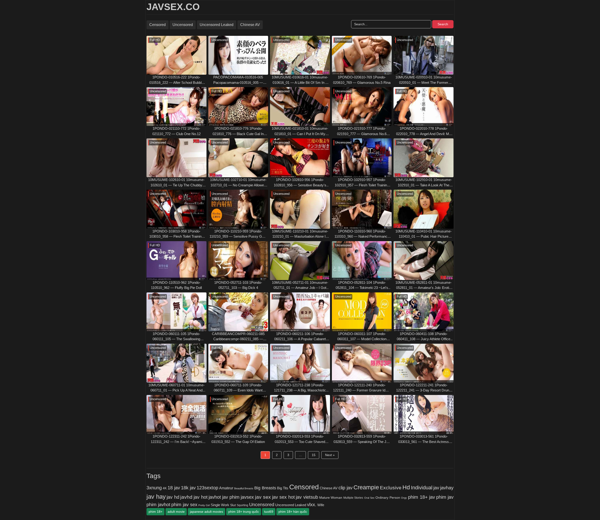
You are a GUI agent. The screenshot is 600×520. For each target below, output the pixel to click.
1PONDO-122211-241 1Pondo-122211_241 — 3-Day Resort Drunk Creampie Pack (423, 388)
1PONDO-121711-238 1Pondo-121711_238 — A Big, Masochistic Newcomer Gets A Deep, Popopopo (300, 388)
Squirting (242, 505)
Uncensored (182, 25)
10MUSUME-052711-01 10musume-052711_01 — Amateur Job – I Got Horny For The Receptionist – (300, 285)
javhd (186, 497)
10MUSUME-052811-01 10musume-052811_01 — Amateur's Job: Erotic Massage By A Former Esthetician (423, 285)
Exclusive (390, 487)
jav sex (263, 497)
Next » (330, 455)
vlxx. (311, 504)
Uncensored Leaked (216, 25)
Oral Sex (369, 497)
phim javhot (158, 504)
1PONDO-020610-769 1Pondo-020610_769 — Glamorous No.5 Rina (361, 80)
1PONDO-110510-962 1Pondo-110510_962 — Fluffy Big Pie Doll (176, 285)
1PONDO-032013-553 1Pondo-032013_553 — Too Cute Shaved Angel (300, 439)
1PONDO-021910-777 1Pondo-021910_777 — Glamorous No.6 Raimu (361, 131)
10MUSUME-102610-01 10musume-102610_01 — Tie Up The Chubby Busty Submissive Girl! (176, 183)
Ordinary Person (387, 497)
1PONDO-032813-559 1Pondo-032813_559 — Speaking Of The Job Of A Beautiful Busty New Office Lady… (362, 439)
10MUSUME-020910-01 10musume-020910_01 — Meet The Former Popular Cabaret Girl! (423, 80)
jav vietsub (307, 497)
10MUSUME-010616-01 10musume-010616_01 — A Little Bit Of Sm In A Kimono (300, 80)
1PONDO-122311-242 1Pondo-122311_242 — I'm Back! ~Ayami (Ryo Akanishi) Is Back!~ (176, 439)
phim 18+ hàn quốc (292, 511)
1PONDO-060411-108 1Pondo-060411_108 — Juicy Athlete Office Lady (423, 337)
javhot (215, 497)
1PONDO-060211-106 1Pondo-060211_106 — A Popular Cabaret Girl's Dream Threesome (300, 337)
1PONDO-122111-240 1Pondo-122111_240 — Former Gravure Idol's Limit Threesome (361, 388)
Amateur (226, 488)
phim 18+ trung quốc (243, 511)
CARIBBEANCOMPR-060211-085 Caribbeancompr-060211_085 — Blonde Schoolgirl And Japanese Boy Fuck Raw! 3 (238, 337)
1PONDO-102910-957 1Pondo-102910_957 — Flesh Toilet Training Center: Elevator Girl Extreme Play (362, 183)
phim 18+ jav (421, 497)
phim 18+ (155, 511)
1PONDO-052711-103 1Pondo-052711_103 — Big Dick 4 (238, 285)
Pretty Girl (204, 505)
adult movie (176, 511)
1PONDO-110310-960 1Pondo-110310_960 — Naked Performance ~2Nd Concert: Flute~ (361, 234)
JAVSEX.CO (173, 7)
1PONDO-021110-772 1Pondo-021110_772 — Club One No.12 (176, 131)
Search (443, 24)
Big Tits (282, 488)
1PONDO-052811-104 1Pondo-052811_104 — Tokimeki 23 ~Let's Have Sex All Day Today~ (362, 285)
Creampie (366, 487)
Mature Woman (330, 497)
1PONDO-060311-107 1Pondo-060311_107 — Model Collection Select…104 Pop (361, 337)
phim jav (445, 497)
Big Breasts (265, 487)
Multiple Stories (353, 497)
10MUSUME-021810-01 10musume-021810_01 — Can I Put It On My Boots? (300, 131)
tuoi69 (268, 511)
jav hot (201, 497)
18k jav (188, 487)
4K (165, 488)
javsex (247, 497)
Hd (406, 487)
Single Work (220, 505)
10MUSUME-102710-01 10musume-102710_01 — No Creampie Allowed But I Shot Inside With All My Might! (238, 183)
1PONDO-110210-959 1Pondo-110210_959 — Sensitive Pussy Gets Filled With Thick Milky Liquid (238, 234)
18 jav (174, 487)
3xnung (154, 487)
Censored (157, 25)
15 (313, 455)
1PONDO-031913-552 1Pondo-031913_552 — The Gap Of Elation (238, 439)
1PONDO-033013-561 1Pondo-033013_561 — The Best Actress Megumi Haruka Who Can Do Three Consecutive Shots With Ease (423, 439)
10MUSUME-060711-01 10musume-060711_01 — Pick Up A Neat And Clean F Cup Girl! (176, 388)
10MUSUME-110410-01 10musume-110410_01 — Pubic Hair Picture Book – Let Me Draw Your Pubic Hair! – (423, 234)
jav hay (156, 496)
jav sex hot (283, 497)
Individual (421, 487)
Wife (320, 505)
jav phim (231, 497)
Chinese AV (250, 25)
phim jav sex (184, 504)
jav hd (173, 497)
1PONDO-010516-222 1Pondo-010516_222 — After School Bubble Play (176, 80)
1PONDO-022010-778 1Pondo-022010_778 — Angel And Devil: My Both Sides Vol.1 (423, 131)
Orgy (404, 497)
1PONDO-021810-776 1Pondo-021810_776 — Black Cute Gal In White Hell (238, 131)
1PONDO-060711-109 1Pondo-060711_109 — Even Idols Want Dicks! (238, 388)
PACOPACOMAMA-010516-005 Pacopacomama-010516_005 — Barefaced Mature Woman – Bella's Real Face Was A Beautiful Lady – (238, 80)
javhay (447, 487)
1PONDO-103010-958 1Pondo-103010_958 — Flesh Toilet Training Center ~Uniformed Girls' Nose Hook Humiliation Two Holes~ (176, 234)
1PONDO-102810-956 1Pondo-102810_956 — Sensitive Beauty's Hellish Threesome (300, 183)
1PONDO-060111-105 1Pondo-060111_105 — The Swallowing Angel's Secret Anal (176, 337)
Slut (233, 505)
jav (436, 487)
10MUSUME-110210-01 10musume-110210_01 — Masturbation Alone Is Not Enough (300, 234)
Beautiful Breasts (243, 488)
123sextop (207, 487)
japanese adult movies (206, 511)
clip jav (345, 487)
